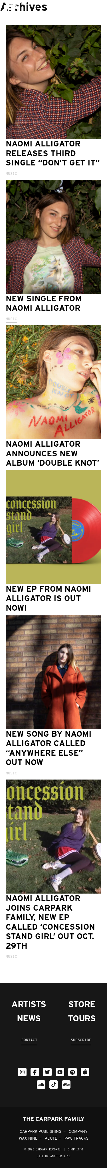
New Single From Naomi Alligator (44, 303)
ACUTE (51, 1138)
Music (11, 173)
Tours (82, 1018)
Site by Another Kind (53, 1156)
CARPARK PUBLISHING (40, 1131)
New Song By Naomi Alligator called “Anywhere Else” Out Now (49, 748)
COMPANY (78, 1131)
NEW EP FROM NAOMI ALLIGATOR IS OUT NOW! (48, 598)
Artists (28, 1004)
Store (81, 1004)
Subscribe (81, 1040)
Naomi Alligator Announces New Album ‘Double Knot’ (52, 453)
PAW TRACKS (76, 1138)
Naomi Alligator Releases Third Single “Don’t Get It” (53, 153)
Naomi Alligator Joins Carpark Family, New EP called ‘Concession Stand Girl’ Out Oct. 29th (50, 922)
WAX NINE (28, 1138)
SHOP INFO (75, 1149)
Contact (29, 1040)
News (28, 1018)
